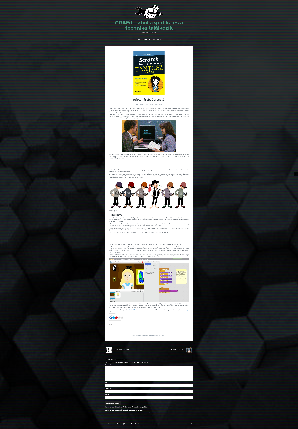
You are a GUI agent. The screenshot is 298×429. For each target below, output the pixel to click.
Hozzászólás (108, 365)
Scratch (163, 335)
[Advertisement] (137, 163)
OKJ (154, 39)
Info (150, 39)
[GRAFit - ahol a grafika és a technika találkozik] (149, 12)
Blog (138, 335)
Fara (130, 424)
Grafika (145, 39)
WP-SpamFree (155, 413)
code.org (185, 310)
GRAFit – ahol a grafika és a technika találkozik (149, 25)
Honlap (107, 394)
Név (106, 382)
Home (139, 39)
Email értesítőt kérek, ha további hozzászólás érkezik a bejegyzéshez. (127, 407)
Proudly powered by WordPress (114, 424)
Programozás (144, 335)
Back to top (189, 424)
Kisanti (159, 39)
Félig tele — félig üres (177, 349)
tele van (150, 310)
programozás (156, 335)
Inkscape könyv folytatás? (122, 349)
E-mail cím (108, 388)
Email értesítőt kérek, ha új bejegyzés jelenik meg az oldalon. (124, 410)
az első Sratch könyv (133, 310)
